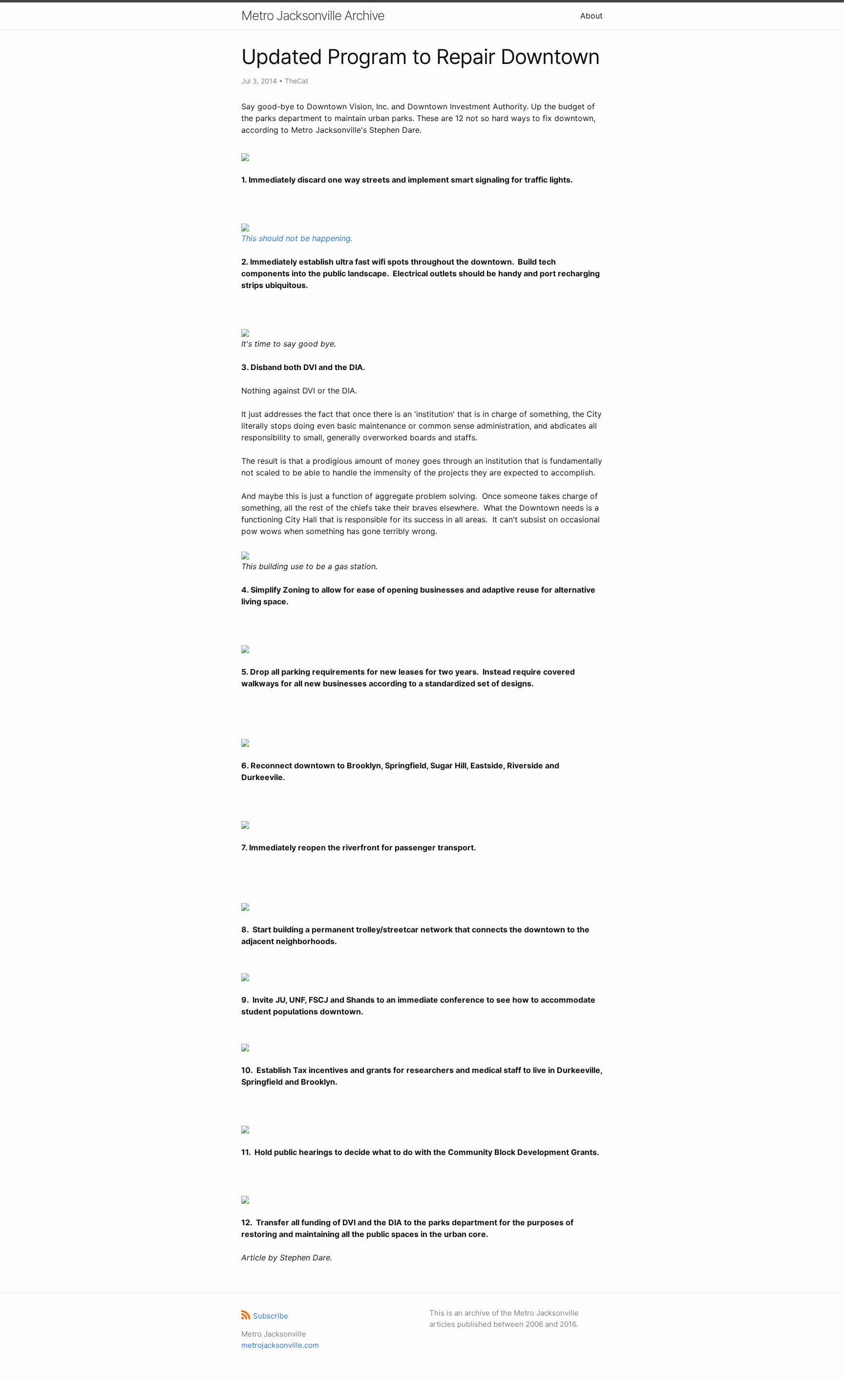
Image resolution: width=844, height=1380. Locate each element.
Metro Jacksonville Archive (312, 15)
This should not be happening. (297, 238)
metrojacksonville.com (280, 1345)
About (591, 16)
